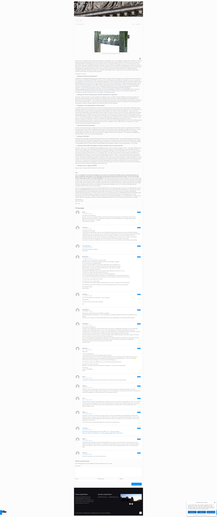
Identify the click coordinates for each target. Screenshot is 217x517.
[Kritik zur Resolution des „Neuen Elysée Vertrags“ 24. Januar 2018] (3, 512)
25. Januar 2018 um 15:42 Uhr (87, 378)
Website (121, 478)
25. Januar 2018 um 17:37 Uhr (87, 311)
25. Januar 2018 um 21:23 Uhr (87, 258)
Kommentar (78, 465)
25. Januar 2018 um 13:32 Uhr (87, 413)
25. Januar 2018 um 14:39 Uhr (87, 399)
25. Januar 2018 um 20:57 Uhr (87, 295)
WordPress (108, 513)
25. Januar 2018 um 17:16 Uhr (87, 325)
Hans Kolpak (84, 428)
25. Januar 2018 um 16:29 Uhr (87, 349)
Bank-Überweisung (103, 497)
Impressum (208, 514)
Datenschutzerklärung (196, 514)
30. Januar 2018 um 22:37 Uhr (87, 213)
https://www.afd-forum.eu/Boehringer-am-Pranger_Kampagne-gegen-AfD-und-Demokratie (102, 433)
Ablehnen (201, 512)
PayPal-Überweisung (113, 497)
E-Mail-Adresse (101, 478)
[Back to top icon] (140, 513)
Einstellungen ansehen (211, 512)
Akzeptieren (192, 512)
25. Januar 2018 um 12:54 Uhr (87, 440)
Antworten (138, 212)
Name (77, 478)
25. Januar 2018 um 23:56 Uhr (87, 247)
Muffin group (87, 513)
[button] (214, 502)
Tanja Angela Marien (86, 245)
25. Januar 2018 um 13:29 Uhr (87, 429)
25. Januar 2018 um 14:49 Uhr (87, 387)
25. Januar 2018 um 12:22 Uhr (87, 454)
